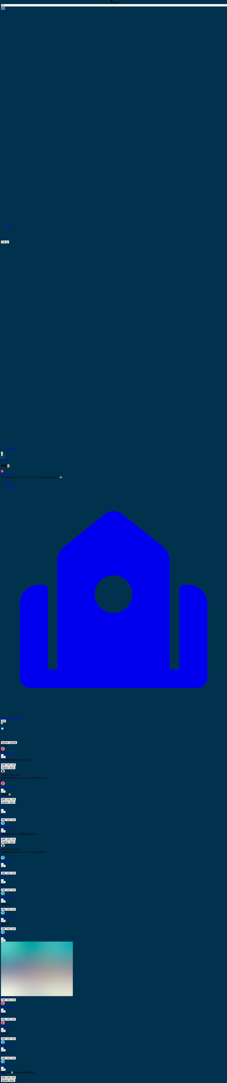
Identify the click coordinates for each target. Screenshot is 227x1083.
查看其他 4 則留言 (8, 768)
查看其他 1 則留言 (8, 842)
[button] (5, 11)
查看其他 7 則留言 (8, 802)
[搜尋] (3, 8)
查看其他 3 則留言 (8, 1080)
